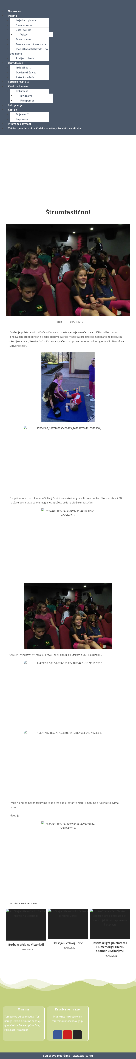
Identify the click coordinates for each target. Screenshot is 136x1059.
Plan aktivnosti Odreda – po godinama (29, 51)
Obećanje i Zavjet (26, 72)
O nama (12, 15)
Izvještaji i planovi (26, 20)
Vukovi (24, 34)
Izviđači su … (23, 67)
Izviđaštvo (26, 95)
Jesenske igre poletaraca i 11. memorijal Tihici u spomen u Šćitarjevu (110, 947)
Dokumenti (22, 91)
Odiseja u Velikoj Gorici (68, 943)
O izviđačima (15, 63)
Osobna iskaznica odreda (31, 44)
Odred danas (23, 39)
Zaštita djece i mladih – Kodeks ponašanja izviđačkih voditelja (44, 128)
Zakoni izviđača (25, 77)
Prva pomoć (27, 100)
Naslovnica (14, 11)
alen (59, 321)
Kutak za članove (18, 86)
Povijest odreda (25, 58)
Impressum (22, 119)
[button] (68, 4)
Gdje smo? (22, 114)
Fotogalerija (15, 105)
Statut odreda (24, 25)
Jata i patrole (23, 30)
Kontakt (12, 109)
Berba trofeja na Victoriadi (26, 945)
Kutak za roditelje (18, 81)
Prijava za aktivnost (19, 124)
